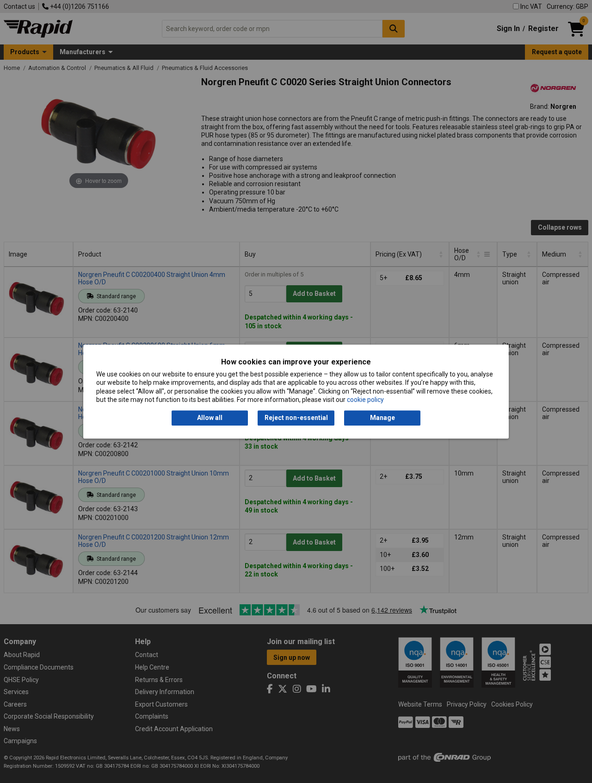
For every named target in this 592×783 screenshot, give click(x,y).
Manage (382, 418)
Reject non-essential (296, 418)
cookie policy (365, 399)
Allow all (209, 418)
